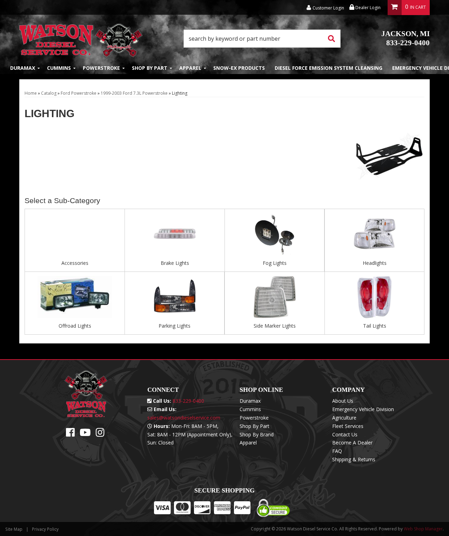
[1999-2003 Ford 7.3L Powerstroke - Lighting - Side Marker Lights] (274, 299)
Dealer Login (367, 8)
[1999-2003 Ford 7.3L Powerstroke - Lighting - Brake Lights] (174, 236)
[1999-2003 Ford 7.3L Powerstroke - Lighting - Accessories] (74, 236)
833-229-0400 (405, 38)
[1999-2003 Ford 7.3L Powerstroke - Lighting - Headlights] (374, 236)
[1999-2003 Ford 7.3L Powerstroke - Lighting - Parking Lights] (174, 299)
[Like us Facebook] (70, 434)
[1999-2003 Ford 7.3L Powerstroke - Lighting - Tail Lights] (374, 299)
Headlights (375, 263)
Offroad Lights (75, 325)
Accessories (74, 263)
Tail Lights (374, 325)
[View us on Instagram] (100, 434)
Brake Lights (175, 263)
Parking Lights (174, 325)
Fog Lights (275, 263)
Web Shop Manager (423, 529)
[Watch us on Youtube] (85, 434)
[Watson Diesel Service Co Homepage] (80, 38)
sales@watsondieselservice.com (183, 417)
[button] (262, 38)
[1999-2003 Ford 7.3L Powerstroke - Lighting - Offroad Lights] (74, 299)
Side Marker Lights (275, 325)
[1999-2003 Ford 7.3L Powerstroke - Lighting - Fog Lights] (274, 236)
